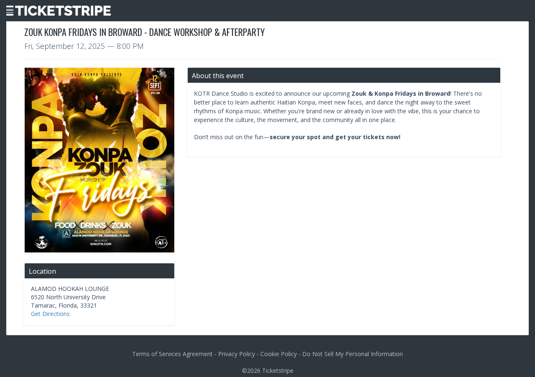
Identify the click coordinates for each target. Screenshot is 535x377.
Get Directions (50, 314)
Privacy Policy (236, 354)
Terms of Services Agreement (172, 354)
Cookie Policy (278, 354)
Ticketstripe (277, 370)
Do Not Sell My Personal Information (352, 354)
